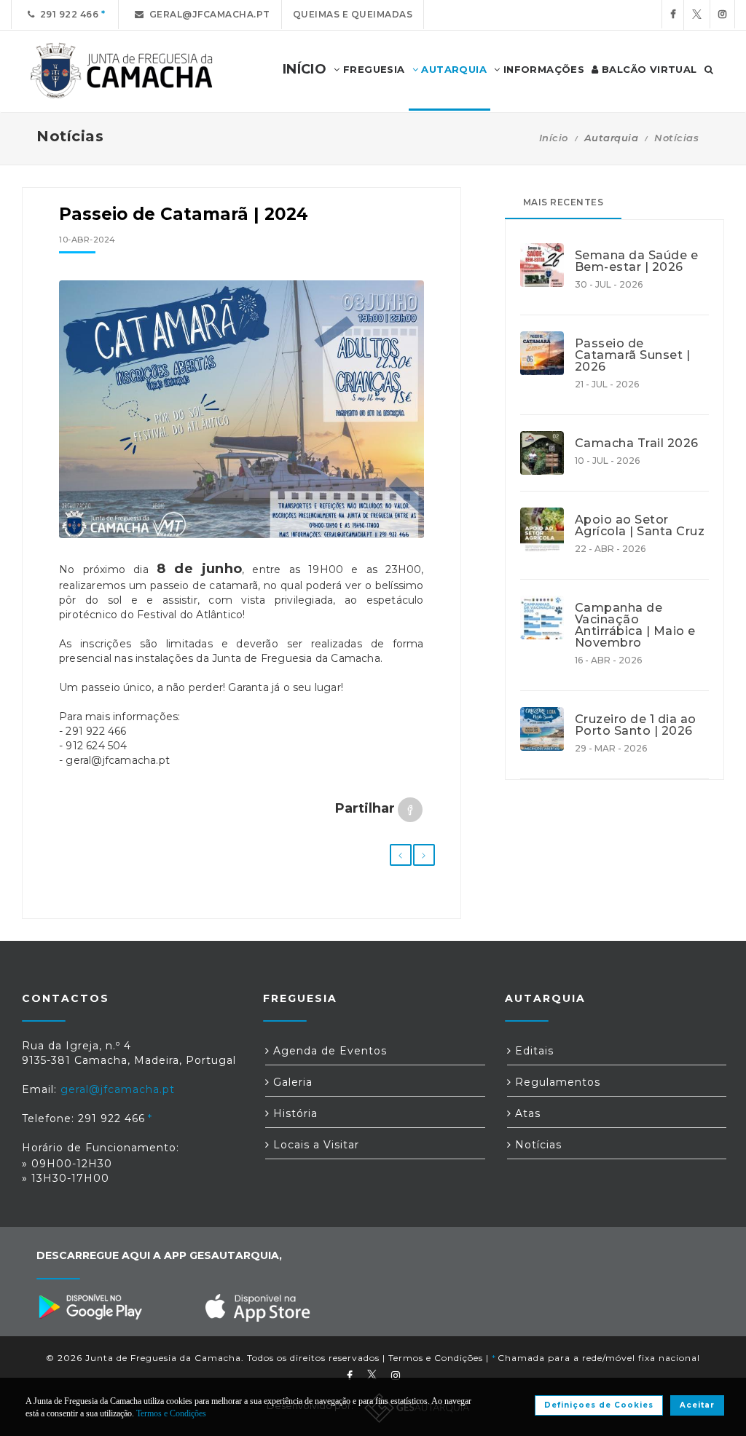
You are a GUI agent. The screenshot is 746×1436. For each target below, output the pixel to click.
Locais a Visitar (314, 1144)
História (294, 1113)
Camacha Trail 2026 (637, 443)
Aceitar (697, 1405)
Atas (526, 1113)
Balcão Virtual (648, 69)
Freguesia (372, 69)
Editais (532, 1050)
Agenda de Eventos (328, 1050)
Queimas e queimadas (353, 14)
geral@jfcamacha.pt (207, 14)
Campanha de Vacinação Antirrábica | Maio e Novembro (635, 625)
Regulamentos (555, 1082)
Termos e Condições (435, 1357)
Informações (542, 69)
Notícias (676, 137)
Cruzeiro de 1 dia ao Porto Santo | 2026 (635, 725)
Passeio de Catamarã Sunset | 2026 (633, 355)
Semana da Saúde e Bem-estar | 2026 (637, 261)
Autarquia (452, 69)
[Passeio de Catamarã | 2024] (241, 409)
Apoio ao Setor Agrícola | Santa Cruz (640, 525)
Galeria (291, 1082)
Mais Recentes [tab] (563, 202)
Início (553, 137)
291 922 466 (67, 14)
